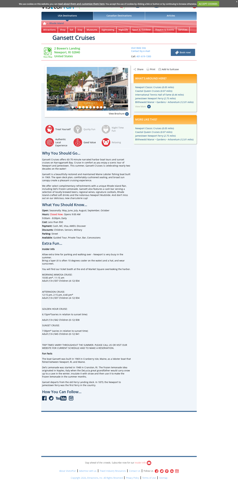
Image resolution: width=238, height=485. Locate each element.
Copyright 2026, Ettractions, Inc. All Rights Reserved (97, 477)
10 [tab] (105, 107)
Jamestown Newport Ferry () (155, 98)
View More (140, 106)
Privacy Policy (132, 477)
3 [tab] (80, 107)
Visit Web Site (138, 47)
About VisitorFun (67, 470)
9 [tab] (101, 107)
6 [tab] (90, 107)
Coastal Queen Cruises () (153, 90)
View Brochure (117, 113)
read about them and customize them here (81, 3)
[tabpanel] (88, 89)
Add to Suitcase (170, 69)
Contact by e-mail (140, 51)
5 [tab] (87, 107)
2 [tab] (76, 107)
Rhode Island (56, 23)
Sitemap (163, 477)
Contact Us (134, 470)
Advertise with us (87, 470)
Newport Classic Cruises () (154, 87)
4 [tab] (83, 107)
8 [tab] (97, 107)
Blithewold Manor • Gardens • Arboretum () (164, 102)
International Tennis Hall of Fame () (159, 94)
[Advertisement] (134, 421)
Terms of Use (149, 477)
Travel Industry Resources (113, 470)
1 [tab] (73, 107)
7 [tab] (94, 107)
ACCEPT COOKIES (208, 3)
